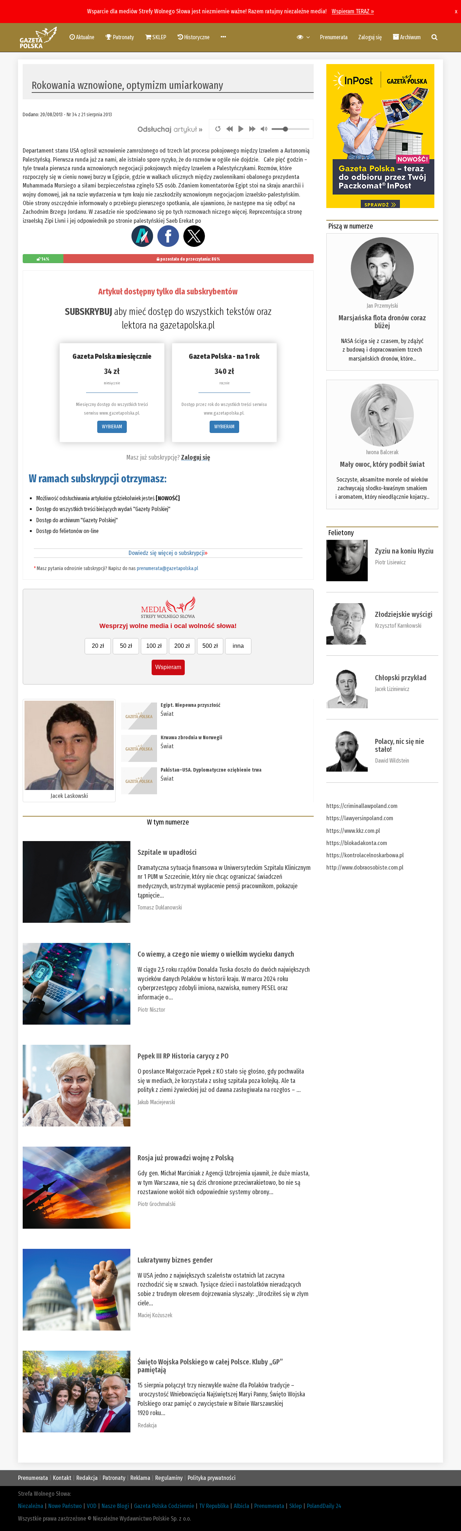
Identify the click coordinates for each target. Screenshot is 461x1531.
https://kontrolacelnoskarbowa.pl (365, 855)
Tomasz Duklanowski (160, 907)
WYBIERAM (112, 427)
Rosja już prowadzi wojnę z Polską (186, 1157)
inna (238, 646)
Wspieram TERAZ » (353, 11)
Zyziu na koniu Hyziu (404, 551)
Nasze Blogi (115, 1506)
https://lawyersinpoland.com (359, 818)
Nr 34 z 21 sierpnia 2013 (89, 114)
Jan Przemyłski (382, 305)
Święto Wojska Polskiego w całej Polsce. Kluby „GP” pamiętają (210, 1366)
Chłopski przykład (400, 677)
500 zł (210, 646)
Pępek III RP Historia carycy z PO (183, 1056)
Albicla (241, 1506)
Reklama (140, 1478)
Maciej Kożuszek (155, 1315)
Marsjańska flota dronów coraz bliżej (382, 321)
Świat (167, 714)
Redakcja (147, 1425)
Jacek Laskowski (69, 796)
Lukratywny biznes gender (175, 1260)
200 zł (182, 646)
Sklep (295, 1506)
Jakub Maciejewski (156, 1102)
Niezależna (30, 1506)
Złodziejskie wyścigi (404, 614)
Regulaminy (169, 1478)
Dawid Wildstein (392, 760)
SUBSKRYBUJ (88, 311)
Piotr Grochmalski (156, 1204)
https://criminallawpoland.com (362, 806)
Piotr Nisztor (151, 1009)
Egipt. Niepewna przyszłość (190, 705)
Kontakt (62, 1478)
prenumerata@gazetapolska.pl (167, 568)
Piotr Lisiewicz (390, 562)
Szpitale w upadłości (167, 852)
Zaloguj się (370, 37)
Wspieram (168, 667)
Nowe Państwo (65, 1506)
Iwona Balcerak (382, 452)
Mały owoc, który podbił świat (382, 464)
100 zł (154, 646)
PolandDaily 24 (324, 1506)
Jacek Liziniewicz (392, 689)
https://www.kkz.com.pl (353, 831)
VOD (92, 1506)
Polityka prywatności (212, 1478)
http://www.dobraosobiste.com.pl (364, 867)
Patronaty (114, 1478)
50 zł (126, 646)
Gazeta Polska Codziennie (164, 1506)
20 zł (98, 646)
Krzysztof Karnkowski (398, 625)
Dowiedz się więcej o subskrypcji (168, 553)
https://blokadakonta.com (356, 843)
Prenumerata (334, 37)
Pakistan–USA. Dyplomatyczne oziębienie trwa (211, 770)
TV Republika (214, 1506)
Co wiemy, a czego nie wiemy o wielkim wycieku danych (216, 954)
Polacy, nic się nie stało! (399, 745)
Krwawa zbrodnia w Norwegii (191, 738)
